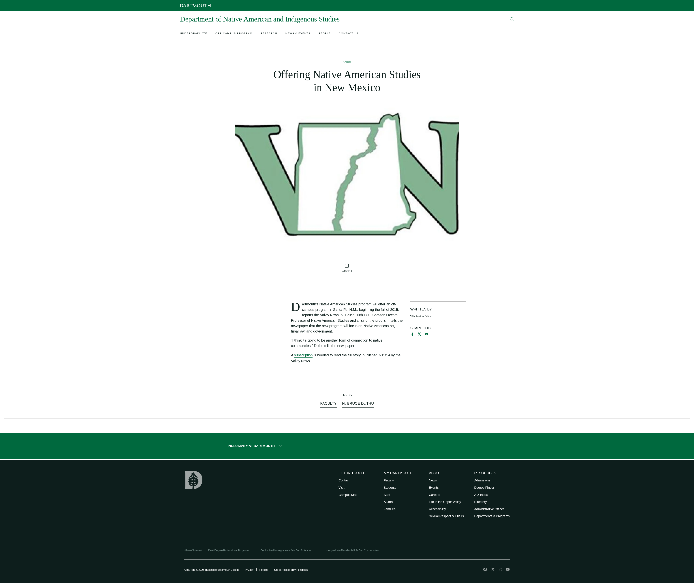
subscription (303, 355)
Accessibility (437, 509)
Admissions (482, 480)
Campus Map (348, 495)
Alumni (388, 502)
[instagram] (500, 569)
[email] (426, 334)
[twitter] (493, 569)
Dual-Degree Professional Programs (228, 550)
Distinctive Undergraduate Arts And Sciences (286, 550)
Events (433, 487)
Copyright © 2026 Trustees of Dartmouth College (211, 569)
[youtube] (508, 569)
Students (390, 487)
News (433, 480)
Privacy (249, 569)
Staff (387, 495)
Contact (344, 480)
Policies (263, 569)
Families (389, 509)
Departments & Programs (492, 516)
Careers (434, 495)
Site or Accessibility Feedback (291, 569)
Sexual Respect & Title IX (446, 516)
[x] (419, 334)
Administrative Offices (489, 509)
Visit (341, 487)
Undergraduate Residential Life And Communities (351, 550)
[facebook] (412, 334)
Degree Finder (484, 487)
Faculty (389, 480)
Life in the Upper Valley (445, 502)
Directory (480, 502)
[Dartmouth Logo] (195, 5)
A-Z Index (481, 495)
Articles (347, 61)
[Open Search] (512, 19)
